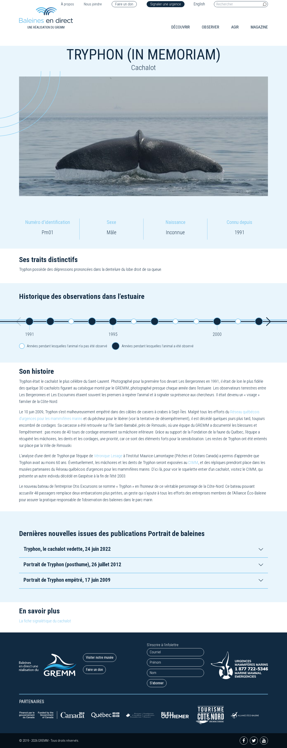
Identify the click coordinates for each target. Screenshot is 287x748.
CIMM (193, 462)
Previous (18, 321)
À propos (67, 4)
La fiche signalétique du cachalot (45, 620)
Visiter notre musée (99, 657)
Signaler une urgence (165, 4)
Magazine (259, 27)
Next (268, 321)
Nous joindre (93, 4)
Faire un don (124, 4)
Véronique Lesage (108, 455)
